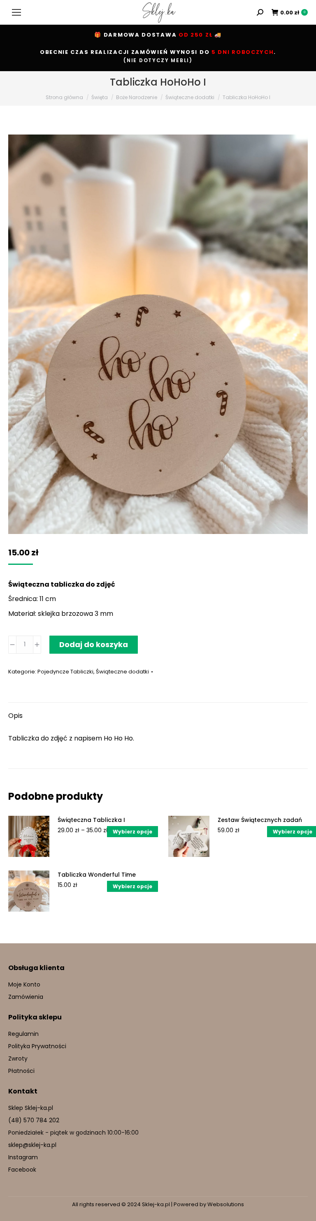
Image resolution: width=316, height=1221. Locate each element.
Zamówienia (25, 997)
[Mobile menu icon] (16, 12)
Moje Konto (24, 984)
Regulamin (23, 1034)
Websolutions (225, 1204)
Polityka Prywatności (37, 1046)
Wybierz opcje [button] (132, 886)
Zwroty (18, 1058)
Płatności (21, 1071)
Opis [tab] (15, 715)
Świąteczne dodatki (122, 671)
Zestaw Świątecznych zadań (260, 820)
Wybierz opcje (132, 831)
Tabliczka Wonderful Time (97, 874)
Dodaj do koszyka (93, 644)
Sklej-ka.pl (156, 1204)
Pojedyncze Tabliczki (65, 671)
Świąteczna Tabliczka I (91, 820)
